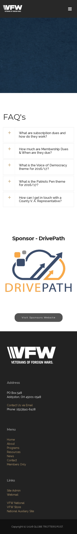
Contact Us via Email (20, 405)
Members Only (16, 464)
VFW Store (14, 507)
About (11, 443)
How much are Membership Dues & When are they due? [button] (43, 151)
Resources (14, 452)
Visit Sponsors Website (38, 317)
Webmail (12, 494)
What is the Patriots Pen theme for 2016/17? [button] (42, 183)
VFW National (15, 503)
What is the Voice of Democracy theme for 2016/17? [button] (43, 167)
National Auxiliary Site (20, 511)
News (10, 456)
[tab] (38, 134)
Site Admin (14, 490)
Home (11, 439)
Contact (12, 460)
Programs (13, 447)
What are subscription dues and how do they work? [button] (42, 134)
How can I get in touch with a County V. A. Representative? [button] (40, 199)
